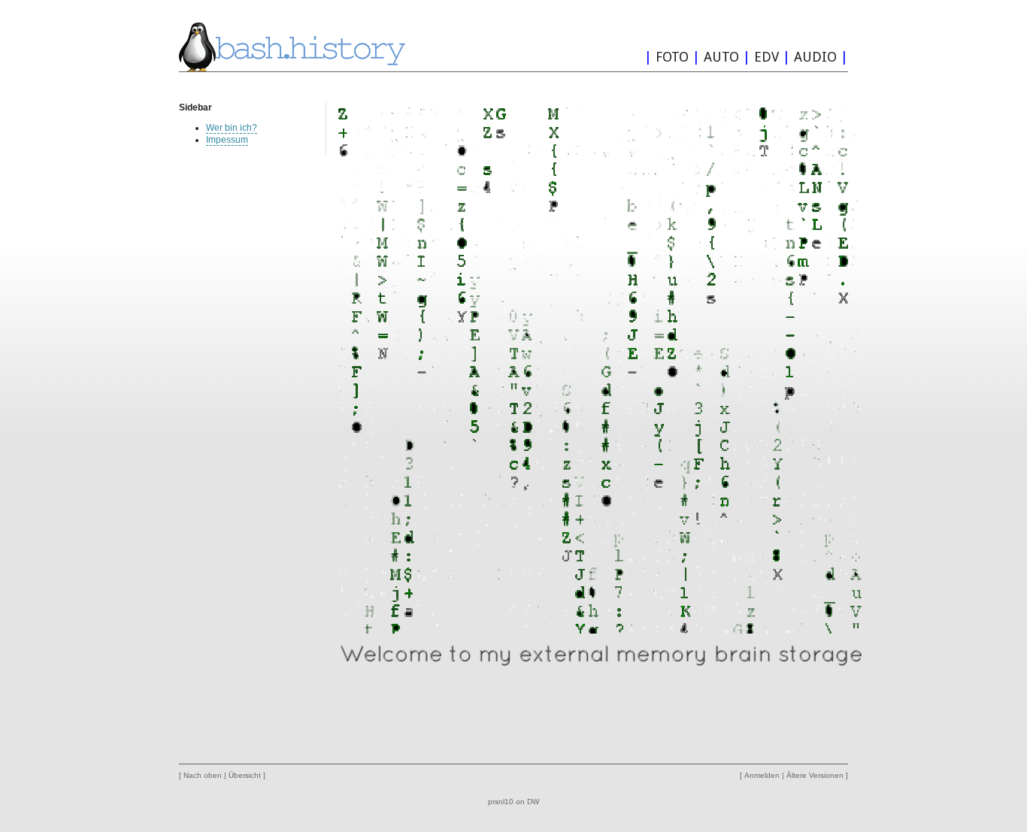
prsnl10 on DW (513, 801)
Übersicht (245, 775)
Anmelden (762, 775)
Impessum (227, 140)
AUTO (721, 57)
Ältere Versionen (815, 775)
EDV (766, 57)
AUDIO (815, 57)
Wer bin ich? (231, 128)
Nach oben (202, 775)
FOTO (672, 57)
